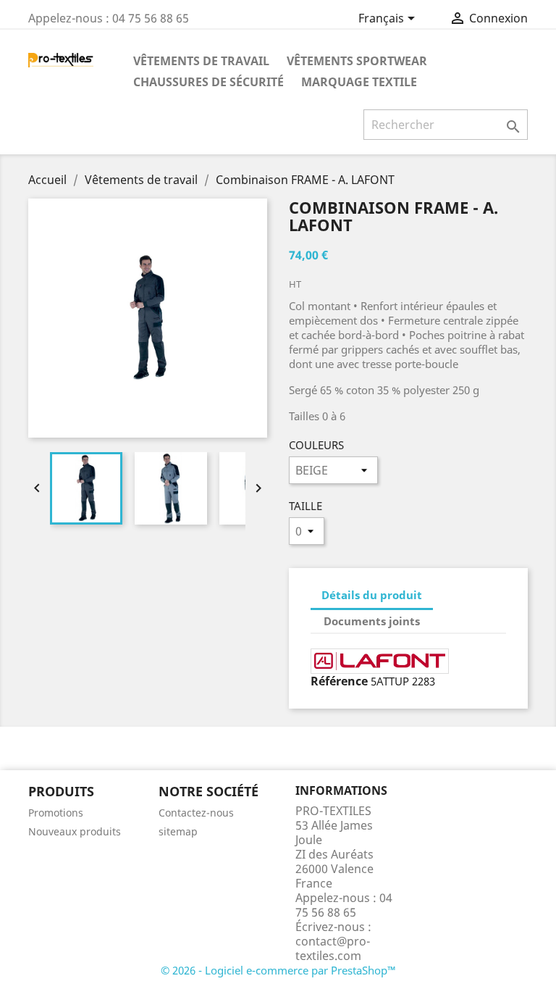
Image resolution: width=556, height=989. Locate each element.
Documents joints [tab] (372, 621)
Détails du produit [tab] (371, 595)
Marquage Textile (359, 82)
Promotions (55, 812)
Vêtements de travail (201, 61)
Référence (339, 681)
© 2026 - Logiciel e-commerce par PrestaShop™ (278, 970)
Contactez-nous (196, 812)
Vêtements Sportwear (357, 61)
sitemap (178, 831)
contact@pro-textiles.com (332, 948)
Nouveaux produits (74, 831)
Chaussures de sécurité (208, 82)
